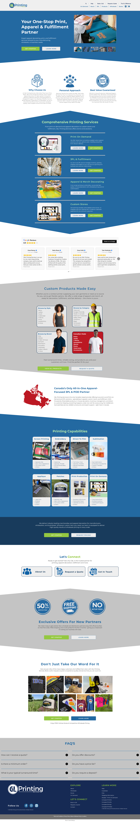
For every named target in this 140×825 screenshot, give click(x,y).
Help (92, 3)
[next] (114, 29)
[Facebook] (26, 806)
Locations (84, 816)
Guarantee (105, 791)
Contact (72, 807)
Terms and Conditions (58, 816)
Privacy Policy (67, 816)
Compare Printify (107, 802)
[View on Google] (25, 251)
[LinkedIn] (36, 806)
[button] (95, 29)
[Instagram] (31, 806)
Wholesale (73, 791)
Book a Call (100, 3)
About (72, 788)
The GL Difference (126, 3)
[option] (78, 49)
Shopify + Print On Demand (109, 797)
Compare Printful (107, 800)
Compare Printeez (107, 806)
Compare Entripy (106, 804)
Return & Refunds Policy (76, 816)
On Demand (73, 795)
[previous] (76, 29)
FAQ (103, 793)
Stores (72, 793)
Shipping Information (108, 795)
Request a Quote (112, 3)
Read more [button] (26, 267)
